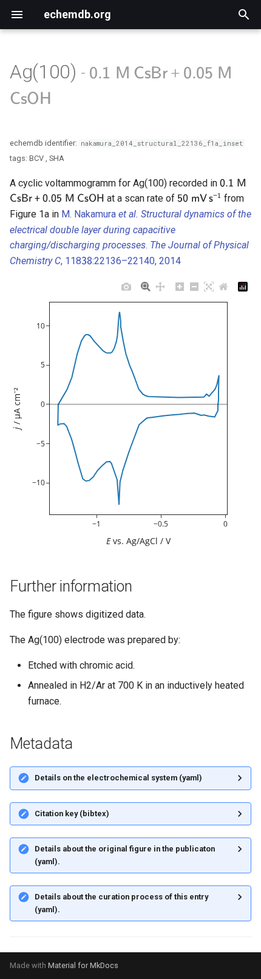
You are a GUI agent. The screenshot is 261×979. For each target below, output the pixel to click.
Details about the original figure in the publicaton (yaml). (125, 854)
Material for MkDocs (83, 965)
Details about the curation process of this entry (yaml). (121, 902)
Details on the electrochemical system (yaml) (118, 777)
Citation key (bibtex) (72, 813)
